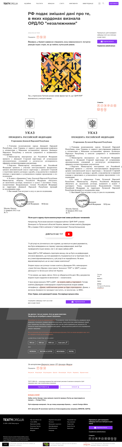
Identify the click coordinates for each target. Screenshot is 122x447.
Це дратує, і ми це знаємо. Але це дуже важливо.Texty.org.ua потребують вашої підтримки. (47, 315)
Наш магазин (71, 422)
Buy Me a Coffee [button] (46, 351)
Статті (32, 422)
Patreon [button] (33, 351)
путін (70, 372)
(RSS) (35, 422)
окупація (39, 372)
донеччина (84, 372)
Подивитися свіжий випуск (106, 46)
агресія (31, 372)
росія (55, 372)
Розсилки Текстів (35, 426)
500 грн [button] (41, 343)
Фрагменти (33, 424)
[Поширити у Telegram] (44, 37)
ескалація (62, 372)
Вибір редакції (34, 428)
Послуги (51, 422)
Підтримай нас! (71, 420)
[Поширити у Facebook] (38, 37)
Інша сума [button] (61, 343)
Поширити (31, 37)
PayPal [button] (71, 351)
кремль (76, 372)
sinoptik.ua (100, 288)
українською (18, 439)
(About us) (38, 420)
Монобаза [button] (60, 351)
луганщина (48, 372)
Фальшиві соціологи (55, 424)
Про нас (32, 420)
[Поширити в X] (41, 37)
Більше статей (34, 395)
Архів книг (70, 428)
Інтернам (51, 430)
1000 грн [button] (51, 343)
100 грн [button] (32, 343)
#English (32, 430)
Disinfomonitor (53, 428)
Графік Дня (70, 424)
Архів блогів (71, 426)
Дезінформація (53, 426)
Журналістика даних (55, 420)
